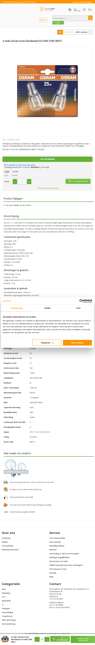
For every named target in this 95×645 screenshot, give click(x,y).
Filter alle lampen (9, 620)
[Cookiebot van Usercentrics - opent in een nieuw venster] (81, 301)
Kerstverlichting (8, 624)
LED (3, 597)
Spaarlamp (6, 600)
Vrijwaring (6, 538)
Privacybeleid (7, 545)
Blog (51, 576)
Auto (4, 589)
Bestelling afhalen (56, 545)
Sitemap (52, 573)
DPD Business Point (57, 569)
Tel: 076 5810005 (9, 2)
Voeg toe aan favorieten (48, 188)
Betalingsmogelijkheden (59, 557)
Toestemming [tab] (16, 308)
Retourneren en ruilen (58, 561)
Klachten (53, 549)
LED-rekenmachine (57, 538)
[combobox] (72, 18)
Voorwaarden (55, 542)
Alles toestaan (77, 343)
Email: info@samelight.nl (83, 2)
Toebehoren (7, 616)
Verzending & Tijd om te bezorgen (64, 553)
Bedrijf (5, 542)
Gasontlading (7, 612)
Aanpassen (45, 343)
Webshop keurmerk (10, 549)
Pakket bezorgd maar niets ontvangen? (66, 565)
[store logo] (47, 9)
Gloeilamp (6, 593)
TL (3, 604)
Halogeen (6, 608)
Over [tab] (78, 308)
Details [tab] (48, 308)
